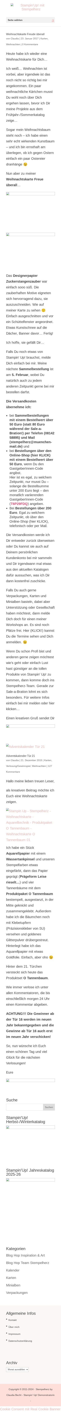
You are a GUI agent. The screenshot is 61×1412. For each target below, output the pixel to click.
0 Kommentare (30, 44)
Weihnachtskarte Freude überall (25, 34)
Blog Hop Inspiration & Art (25, 1255)
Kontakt (12, 1320)
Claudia (15, 38)
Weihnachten (13, 44)
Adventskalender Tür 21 (20, 755)
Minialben (13, 1285)
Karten (44, 38)
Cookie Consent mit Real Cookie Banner (30, 1409)
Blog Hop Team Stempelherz (27, 1263)
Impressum (14, 1334)
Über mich (13, 1327)
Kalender (12, 1270)
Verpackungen (17, 1293)
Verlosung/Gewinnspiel (18, 766)
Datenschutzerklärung (20, 1341)
